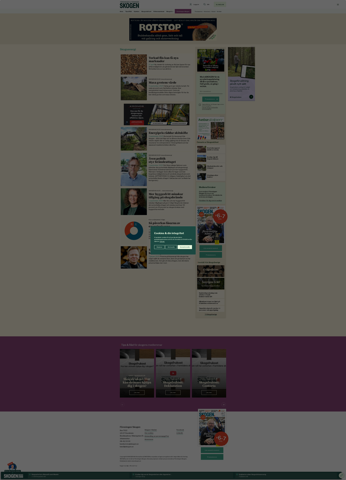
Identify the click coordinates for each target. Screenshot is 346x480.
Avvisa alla (171, 247)
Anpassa (159, 247)
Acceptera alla (185, 247)
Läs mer (162, 241)
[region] (173, 240)
